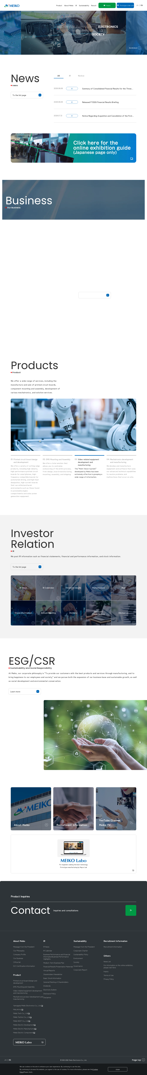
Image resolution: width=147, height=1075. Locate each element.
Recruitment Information (115, 941)
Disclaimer (47, 997)
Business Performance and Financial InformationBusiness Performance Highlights (56, 956)
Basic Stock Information (52, 978)
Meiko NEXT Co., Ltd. (21, 1021)
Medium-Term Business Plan (53, 963)
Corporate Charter (81, 950)
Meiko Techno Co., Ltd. (21, 1017)
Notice (81, 75)
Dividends (46, 986)
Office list (17, 962)
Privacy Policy (109, 979)
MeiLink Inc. (17, 1009)
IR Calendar (47, 950)
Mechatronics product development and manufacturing (28, 998)
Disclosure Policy (49, 993)
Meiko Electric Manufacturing (24, 1029)
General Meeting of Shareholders (55, 982)
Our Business (18, 958)
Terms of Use (109, 975)
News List (107, 961)
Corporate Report (80, 970)
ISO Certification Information (24, 966)
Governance (78, 966)
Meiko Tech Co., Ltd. (20, 1013)
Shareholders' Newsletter (52, 974)
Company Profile (19, 954)
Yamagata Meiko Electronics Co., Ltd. (27, 1005)
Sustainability (80, 941)
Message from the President (23, 947)
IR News (46, 947)
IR (70, 75)
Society (76, 962)
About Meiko (19, 941)
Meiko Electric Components (23, 1032)
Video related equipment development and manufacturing (27, 992)
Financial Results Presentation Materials (58, 966)
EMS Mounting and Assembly (24, 987)
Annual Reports (49, 970)
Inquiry (108, 5)
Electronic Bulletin (50, 990)
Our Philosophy (18, 950)
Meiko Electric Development (23, 1025)
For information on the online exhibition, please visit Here (118, 966)
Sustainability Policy (81, 954)
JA (137, 5)
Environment (78, 958)
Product (17, 974)
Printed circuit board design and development (25, 982)
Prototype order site (127, 5)
